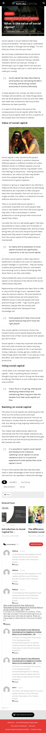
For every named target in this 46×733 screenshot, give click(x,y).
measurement (9, 487)
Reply (16, 565)
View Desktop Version (24, 715)
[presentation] (40, 522)
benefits (13, 482)
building (25, 482)
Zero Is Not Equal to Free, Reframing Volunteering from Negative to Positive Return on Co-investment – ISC (23, 607)
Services (32, 726)
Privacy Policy (36, 729)
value (22, 487)
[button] (3, 3)
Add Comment (36, 544)
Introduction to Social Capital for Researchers (13, 530)
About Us (11, 723)
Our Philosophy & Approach (27, 723)
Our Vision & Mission (19, 726)
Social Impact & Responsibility (17, 729)
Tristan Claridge (15, 32)
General (9, 14)
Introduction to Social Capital (22, 19)
